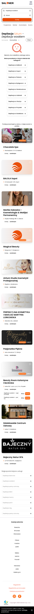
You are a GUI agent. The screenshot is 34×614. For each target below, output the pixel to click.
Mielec (17, 553)
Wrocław (17, 531)
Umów (27, 394)
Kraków (17, 543)
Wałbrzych (17, 572)
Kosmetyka (22, 25)
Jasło (17, 569)
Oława (17, 540)
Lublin (17, 547)
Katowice (17, 566)
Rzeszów (17, 527)
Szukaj (17, 20)
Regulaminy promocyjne (17, 588)
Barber (15, 25)
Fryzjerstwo (7, 25)
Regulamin (17, 585)
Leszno (17, 556)
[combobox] (17, 10)
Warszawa (17, 534)
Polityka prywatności (17, 591)
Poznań (17, 559)
